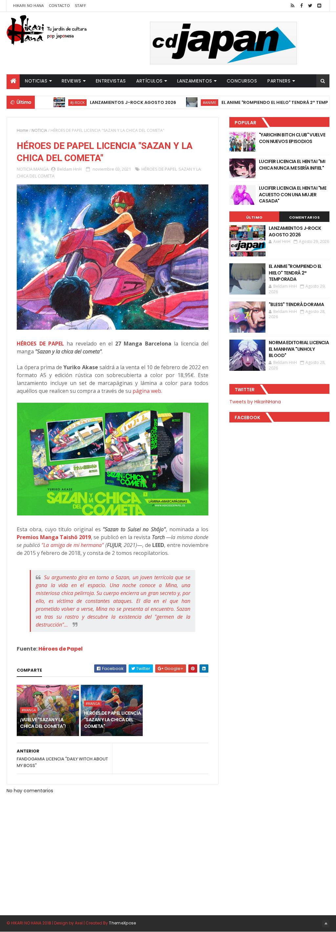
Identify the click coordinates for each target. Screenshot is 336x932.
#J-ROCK (59, 102)
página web (147, 390)
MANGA (41, 169)
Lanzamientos (194, 81)
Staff (81, 6)
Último (254, 217)
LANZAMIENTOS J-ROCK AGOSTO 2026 (114, 102)
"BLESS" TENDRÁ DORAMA (296, 304)
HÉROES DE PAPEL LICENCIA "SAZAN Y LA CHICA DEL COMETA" (112, 719)
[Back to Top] (325, 923)
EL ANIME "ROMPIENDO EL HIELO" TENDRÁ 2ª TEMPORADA (264, 102)
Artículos (149, 81)
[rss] (292, 6)
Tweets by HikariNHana (255, 401)
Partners (278, 81)
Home (22, 130)
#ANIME (191, 102)
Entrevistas (111, 81)
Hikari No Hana (28, 6)
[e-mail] (319, 6)
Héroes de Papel (60, 649)
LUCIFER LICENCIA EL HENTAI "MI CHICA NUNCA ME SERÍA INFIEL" (292, 164)
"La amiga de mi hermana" (72, 545)
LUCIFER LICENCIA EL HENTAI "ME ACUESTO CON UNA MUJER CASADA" (292, 194)
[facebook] (301, 6)
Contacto (59, 6)
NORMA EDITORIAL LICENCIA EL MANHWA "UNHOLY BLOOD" (299, 349)
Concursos (242, 81)
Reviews (71, 81)
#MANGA (29, 710)
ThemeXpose (122, 923)
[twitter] (310, 6)
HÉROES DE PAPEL (159, 169)
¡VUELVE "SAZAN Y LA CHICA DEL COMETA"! (43, 722)
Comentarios (304, 217)
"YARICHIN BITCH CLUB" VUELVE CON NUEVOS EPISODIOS (292, 138)
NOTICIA (39, 130)
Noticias (36, 81)
